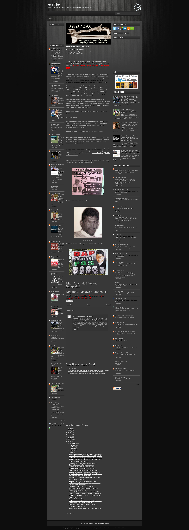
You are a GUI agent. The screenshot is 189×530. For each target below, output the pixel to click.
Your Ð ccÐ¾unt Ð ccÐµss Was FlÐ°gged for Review (57, 127)
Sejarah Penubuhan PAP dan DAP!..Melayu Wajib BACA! (85, 456)
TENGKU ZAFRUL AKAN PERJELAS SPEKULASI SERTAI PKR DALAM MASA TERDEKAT (126, 237)
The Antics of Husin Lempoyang (124, 316)
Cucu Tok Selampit (56, 307)
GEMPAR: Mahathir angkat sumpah (124, 317)
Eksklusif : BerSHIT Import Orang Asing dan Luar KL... (84, 483)
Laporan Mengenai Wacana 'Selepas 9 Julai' (81, 466)
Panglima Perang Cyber (122, 353)
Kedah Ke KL (55, 95)
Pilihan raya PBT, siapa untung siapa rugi (126, 347)
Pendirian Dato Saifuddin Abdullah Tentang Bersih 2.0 (84, 459)
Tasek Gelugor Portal (57, 383)
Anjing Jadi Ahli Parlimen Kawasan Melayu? (81, 486)
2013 (69, 438)
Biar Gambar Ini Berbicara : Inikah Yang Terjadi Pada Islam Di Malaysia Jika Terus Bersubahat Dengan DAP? (130, 99)
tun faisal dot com (56, 49)
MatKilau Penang (56, 320)
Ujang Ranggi (119, 338)
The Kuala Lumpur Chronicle (56, 210)
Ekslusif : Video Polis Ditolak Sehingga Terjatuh (82, 481)
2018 (69, 429)
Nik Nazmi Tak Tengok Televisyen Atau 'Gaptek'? (83, 463)
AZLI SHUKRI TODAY (121, 253)
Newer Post (69, 304)
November (73, 445)
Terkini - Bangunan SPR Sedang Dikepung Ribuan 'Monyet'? (128, 111)
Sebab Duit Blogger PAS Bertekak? (79, 461)
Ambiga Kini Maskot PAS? (76, 499)
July (71, 452)
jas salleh (118, 215)
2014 (69, 436)
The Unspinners (119, 270)
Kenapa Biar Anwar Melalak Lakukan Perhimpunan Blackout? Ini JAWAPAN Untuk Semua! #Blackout (130, 138)
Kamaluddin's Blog (120, 298)
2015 (69, 434)
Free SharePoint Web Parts (119, 528)
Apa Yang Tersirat (120, 207)
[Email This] (67, 301)
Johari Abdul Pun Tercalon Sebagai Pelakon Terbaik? (84, 488)
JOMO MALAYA (55, 193)
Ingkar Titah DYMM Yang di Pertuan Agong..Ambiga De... (85, 474)
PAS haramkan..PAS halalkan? (78, 46)
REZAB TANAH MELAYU (122, 245)
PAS (75, 49)
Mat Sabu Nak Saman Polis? (77, 479)
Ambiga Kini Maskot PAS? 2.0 (77, 490)
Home (50, 18)
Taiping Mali (118, 234)
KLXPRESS (54, 186)
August (72, 450)
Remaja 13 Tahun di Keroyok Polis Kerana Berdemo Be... (85, 493)
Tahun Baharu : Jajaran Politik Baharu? (60, 216)
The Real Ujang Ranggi (121, 340)
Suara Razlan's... (56, 335)
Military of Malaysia (121, 361)
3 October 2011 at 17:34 (86, 316)
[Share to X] (71, 301)
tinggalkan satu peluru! (122, 198)
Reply (75, 329)
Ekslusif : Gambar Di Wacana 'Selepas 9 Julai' (82, 468)
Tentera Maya (55, 109)
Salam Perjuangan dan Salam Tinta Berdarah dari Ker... (85, 508)
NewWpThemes (72, 528)
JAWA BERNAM (55, 134)
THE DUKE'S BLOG (57, 225)
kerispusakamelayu (97, 153)
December (73, 443)
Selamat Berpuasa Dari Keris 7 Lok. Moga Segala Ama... (85, 454)
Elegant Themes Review (106, 528)
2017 (69, 431)
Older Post (108, 304)
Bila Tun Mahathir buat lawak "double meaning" (61, 100)
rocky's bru (118, 169)
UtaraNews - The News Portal (56, 274)
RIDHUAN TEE (119, 346)
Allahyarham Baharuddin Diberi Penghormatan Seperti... (85, 477)
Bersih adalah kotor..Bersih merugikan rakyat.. (82, 504)
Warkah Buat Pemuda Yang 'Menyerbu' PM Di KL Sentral (85, 458)
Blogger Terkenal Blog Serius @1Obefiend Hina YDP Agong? (130, 151)
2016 (69, 432)
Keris (115, 33)
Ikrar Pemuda (119, 307)
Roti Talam (61, 294)
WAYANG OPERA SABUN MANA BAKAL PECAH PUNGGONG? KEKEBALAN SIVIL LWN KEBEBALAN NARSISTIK (126, 218)
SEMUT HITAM (55, 242)
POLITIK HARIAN (56, 151)
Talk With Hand (119, 291)
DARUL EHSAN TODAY (122, 189)
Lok (126, 33)
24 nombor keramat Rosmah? (77, 506)
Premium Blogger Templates (92, 528)
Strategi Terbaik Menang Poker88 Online (126, 293)
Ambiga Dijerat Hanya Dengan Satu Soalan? (81, 465)
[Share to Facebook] (72, 301)
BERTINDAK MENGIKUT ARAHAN (125, 331)
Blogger (107, 523)
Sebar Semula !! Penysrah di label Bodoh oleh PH (57, 338)
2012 (69, 439)
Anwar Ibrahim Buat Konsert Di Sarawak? (81, 502)
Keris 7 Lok (54, 4)
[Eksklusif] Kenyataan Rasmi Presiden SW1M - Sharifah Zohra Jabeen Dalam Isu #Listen (129, 125)
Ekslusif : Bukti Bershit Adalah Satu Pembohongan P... (84, 472)
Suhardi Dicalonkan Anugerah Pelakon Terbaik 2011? (84, 492)
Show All (62, 420)
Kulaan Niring (55, 403)
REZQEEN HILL (55, 124)
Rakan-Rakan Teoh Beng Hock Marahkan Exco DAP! (84, 470)
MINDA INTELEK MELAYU (56, 64)
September (73, 448)
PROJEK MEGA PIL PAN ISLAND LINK (125, 333)
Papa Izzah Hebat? (74, 497)
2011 (69, 441)
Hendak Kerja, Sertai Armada (122, 379)
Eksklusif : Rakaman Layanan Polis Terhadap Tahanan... (85, 495)
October (72, 447)
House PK (118, 282)
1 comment (81, 49)
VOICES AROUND (120, 368)
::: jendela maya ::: (56, 397)
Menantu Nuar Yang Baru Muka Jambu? (80, 475)
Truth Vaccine (55, 346)
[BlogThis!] (69, 301)
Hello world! (54, 187)
